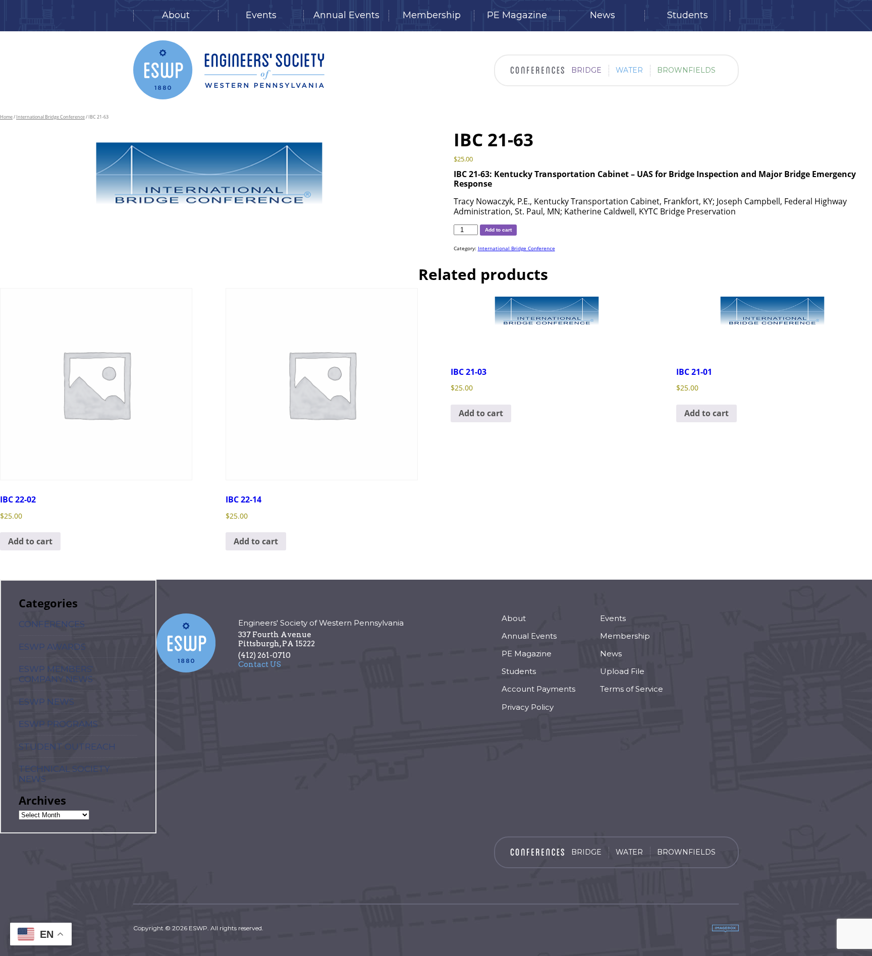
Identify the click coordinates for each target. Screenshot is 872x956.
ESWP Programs (58, 724)
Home (6, 117)
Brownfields (686, 70)
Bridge (586, 70)
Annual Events (346, 15)
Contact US (259, 664)
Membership (432, 15)
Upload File (622, 671)
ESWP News (46, 702)
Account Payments (538, 689)
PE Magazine (517, 15)
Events (261, 15)
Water (629, 70)
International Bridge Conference (50, 117)
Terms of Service (631, 689)
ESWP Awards (52, 647)
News (602, 15)
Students (687, 15)
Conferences (52, 624)
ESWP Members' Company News (56, 674)
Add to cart (498, 230)
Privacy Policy (528, 707)
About (176, 15)
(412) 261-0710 (264, 655)
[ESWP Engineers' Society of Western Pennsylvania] (228, 69)
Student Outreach (67, 747)
